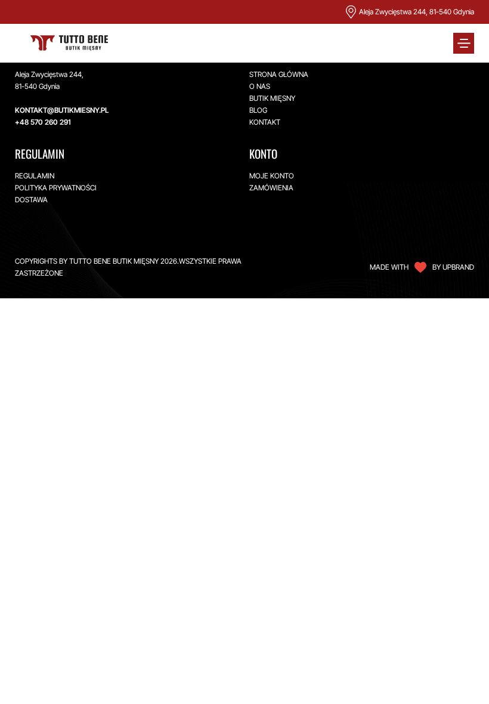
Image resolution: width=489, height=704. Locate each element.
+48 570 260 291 (43, 122)
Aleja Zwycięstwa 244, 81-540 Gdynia (416, 11)
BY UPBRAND (453, 267)
